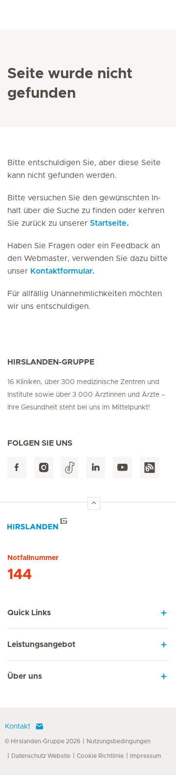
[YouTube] (122, 468)
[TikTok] (69, 468)
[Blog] (149, 468)
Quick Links (29, 613)
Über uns (24, 676)
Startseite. (109, 223)
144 (19, 574)
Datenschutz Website (40, 756)
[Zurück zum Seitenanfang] (94, 503)
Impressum (145, 756)
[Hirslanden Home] (88, 526)
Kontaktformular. (62, 271)
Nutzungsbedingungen (119, 741)
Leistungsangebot (41, 644)
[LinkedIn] (95, 468)
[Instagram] (43, 468)
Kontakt (17, 726)
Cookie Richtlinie (100, 756)
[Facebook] (16, 468)
